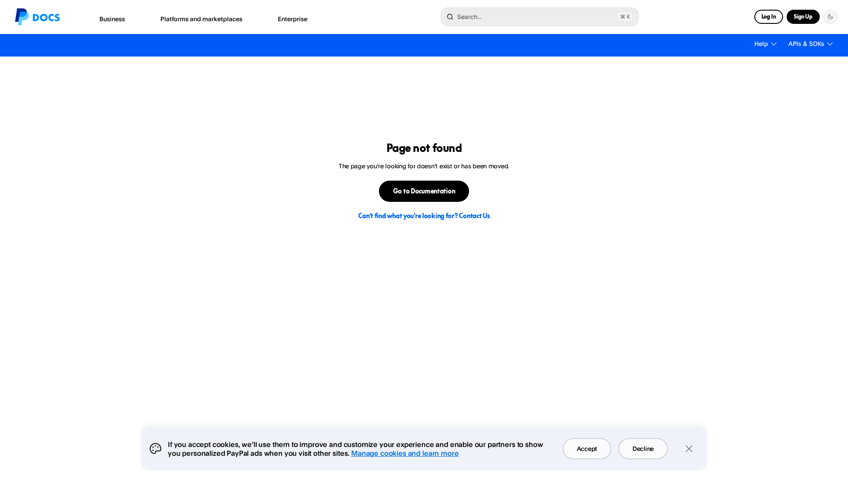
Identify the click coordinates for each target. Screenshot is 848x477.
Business (112, 19)
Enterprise (292, 19)
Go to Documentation (424, 191)
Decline (643, 448)
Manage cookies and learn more (404, 453)
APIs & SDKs (806, 43)
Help (761, 43)
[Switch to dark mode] (830, 17)
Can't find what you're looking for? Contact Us (423, 216)
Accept (587, 448)
